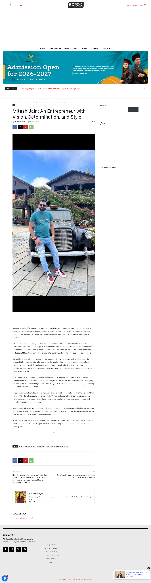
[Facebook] (5, 5)
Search (103, 105)
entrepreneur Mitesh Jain (27, 446)
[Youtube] (21, 5)
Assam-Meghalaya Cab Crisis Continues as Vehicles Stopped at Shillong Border (49, 89)
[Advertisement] (75, 28)
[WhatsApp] (31, 127)
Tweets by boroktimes (108, 168)
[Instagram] (10, 5)
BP (20, 102)
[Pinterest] (25, 127)
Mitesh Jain (40, 446)
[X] (15, 5)
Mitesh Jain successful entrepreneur (58, 446)
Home (15, 102)
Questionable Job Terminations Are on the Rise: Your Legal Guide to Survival (76, 476)
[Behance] (31, 502)
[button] (145, 5)
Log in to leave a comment (23, 518)
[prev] (140, 88)
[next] (144, 88)
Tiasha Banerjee (20, 122)
